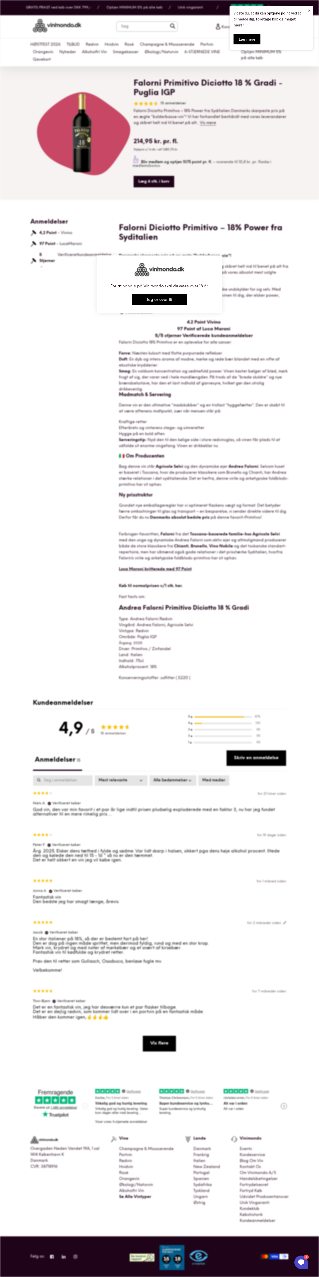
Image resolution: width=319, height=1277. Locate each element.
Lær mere (247, 39)
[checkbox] (213, 780)
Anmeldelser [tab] (57, 760)
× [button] (309, 10)
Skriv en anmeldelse (256, 758)
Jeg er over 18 (159, 300)
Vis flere (159, 1043)
